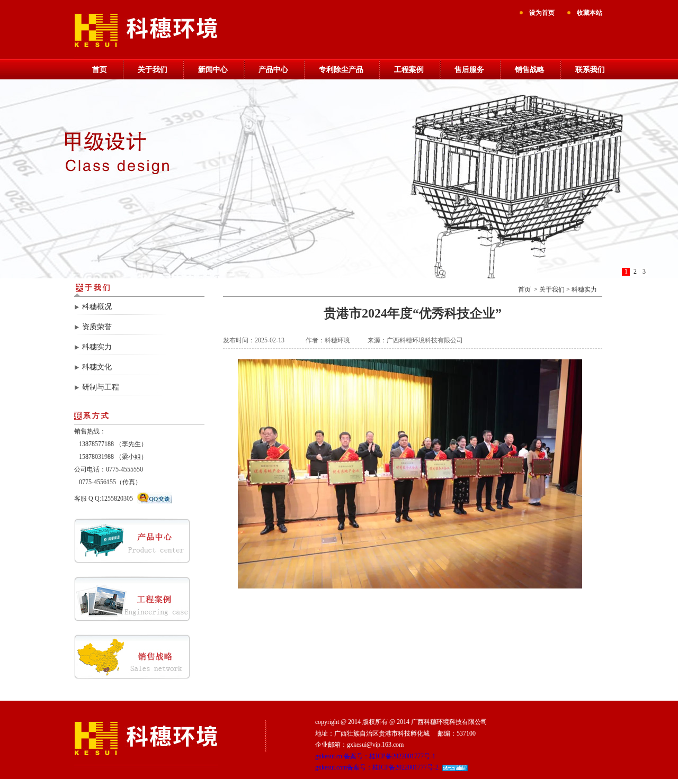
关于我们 (152, 70)
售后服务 (469, 70)
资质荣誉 (97, 327)
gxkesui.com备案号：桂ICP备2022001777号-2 (377, 767)
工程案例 (409, 70)
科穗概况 (97, 307)
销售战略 (530, 70)
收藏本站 (589, 12)
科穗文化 (97, 367)
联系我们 (590, 70)
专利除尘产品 (341, 70)
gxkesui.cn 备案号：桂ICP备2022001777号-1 (375, 756)
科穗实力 (97, 347)
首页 (99, 70)
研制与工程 (100, 387)
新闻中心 (213, 70)
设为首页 (542, 12)
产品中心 (273, 70)
